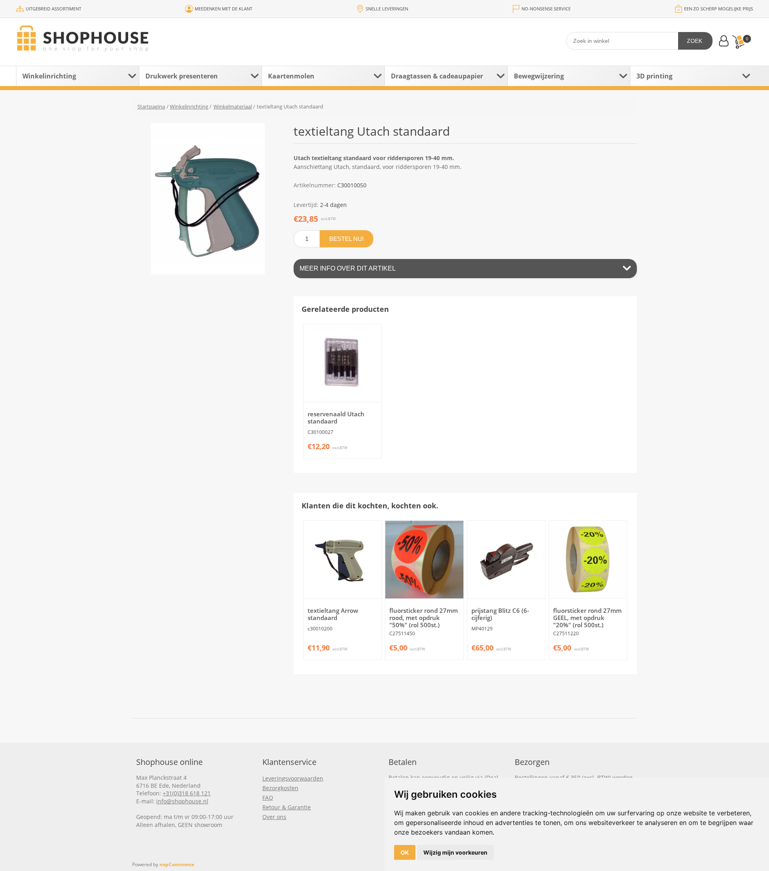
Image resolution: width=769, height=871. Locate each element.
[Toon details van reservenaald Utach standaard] (342, 363)
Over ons (274, 817)
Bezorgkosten (280, 788)
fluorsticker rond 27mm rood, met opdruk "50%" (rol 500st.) (423, 617)
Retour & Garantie (286, 807)
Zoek (694, 41)
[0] (738, 42)
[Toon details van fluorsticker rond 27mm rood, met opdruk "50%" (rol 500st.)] (424, 559)
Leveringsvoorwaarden (292, 778)
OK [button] (405, 852)
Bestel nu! (346, 238)
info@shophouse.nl (182, 801)
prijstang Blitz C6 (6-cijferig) (500, 614)
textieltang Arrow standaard (333, 614)
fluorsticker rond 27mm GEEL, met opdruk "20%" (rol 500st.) (587, 617)
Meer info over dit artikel (348, 268)
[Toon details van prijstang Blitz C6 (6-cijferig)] (506, 559)
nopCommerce (176, 864)
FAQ (267, 797)
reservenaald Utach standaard (336, 417)
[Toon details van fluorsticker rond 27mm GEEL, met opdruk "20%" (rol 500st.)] (588, 559)
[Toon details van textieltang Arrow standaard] (342, 559)
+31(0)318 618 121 (187, 793)
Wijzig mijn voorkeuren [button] (455, 852)
